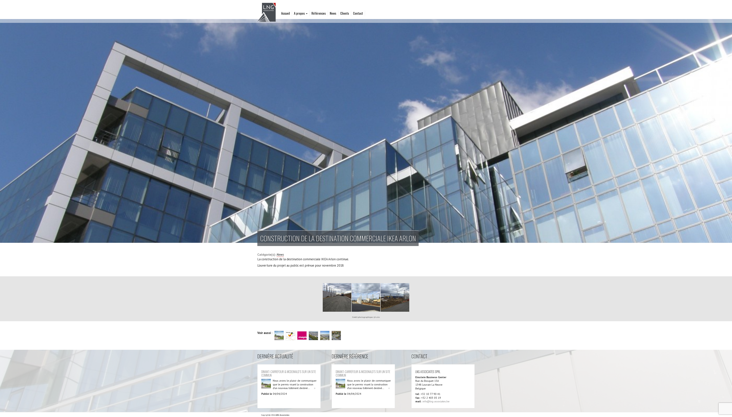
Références (318, 13)
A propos (300, 13)
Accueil (285, 13)
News (333, 13)
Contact (358, 13)
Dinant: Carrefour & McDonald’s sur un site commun (288, 373)
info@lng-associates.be (436, 401)
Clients (344, 13)
